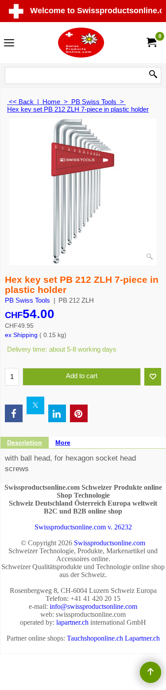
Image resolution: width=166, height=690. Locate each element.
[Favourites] (152, 376)
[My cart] (151, 42)
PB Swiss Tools (27, 300)
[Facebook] (14, 413)
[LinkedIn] (57, 413)
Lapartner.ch (142, 638)
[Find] (153, 75)
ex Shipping (21, 334)
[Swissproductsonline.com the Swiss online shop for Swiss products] (81, 42)
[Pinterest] (79, 413)
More (62, 442)
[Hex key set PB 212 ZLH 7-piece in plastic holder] (83, 191)
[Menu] (9, 43)
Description (24, 442)
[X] (35, 405)
